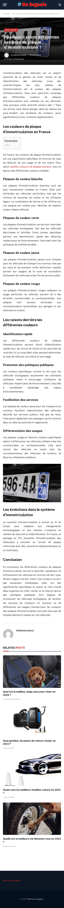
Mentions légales (12, 880)
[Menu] (5, 4)
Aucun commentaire (15, 59)
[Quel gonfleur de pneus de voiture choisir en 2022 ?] (32, 720)
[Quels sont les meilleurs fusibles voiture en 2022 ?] (32, 769)
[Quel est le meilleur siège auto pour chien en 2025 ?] (32, 671)
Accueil (6, 14)
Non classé (11, 30)
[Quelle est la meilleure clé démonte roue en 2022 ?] (32, 818)
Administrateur (20, 55)
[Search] (59, 4)
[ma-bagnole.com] (32, 5)
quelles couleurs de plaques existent (30, 166)
